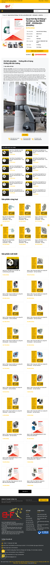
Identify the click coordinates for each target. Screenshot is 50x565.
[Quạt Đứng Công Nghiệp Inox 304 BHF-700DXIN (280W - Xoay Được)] (29, 152)
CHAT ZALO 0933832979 (37, 51)
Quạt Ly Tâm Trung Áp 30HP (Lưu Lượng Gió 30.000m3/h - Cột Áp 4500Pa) (13, 318)
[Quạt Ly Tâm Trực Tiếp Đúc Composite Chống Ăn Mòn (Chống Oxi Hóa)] (37, 473)
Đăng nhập (41, 0)
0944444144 (40, 54)
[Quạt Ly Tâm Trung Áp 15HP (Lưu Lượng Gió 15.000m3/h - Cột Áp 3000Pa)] (37, 333)
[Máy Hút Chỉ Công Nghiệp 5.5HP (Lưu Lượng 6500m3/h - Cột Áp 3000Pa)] (9, 232)
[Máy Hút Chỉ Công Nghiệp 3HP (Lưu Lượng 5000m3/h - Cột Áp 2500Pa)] (25, 209)
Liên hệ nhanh (29, 518)
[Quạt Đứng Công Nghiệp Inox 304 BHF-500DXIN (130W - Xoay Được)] (29, 160)
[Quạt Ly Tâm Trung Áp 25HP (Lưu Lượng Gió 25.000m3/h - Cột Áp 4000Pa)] (37, 310)
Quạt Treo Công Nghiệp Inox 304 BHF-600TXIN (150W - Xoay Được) (40, 167)
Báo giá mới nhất (29, 522)
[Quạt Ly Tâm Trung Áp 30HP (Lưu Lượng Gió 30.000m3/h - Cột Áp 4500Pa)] (13, 310)
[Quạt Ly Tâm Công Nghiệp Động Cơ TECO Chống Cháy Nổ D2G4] (37, 427)
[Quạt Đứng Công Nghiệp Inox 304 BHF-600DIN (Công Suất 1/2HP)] (5, 184)
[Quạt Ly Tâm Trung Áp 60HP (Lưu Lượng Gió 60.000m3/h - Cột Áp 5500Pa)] (37, 263)
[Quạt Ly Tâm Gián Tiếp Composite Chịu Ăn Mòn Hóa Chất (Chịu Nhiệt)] (13, 473)
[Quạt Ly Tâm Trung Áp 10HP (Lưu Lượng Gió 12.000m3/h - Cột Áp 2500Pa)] (13, 356)
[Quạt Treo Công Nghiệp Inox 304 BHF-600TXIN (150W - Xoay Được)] (29, 168)
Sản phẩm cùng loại (10, 199)
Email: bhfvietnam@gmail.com (10, 556)
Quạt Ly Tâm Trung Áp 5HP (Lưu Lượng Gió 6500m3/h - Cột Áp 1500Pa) (12, 388)
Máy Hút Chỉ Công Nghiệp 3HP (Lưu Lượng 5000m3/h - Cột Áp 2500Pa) (25, 218)
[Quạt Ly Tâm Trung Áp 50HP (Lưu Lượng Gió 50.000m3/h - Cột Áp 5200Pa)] (13, 286)
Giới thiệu (28, 516)
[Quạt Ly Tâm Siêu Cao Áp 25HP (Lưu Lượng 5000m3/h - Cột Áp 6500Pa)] (41, 232)
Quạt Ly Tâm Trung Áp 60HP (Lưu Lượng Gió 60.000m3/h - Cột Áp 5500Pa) (37, 271)
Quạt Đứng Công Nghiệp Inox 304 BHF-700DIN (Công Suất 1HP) (39, 175)
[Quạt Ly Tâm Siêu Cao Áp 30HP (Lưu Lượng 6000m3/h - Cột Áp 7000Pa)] (41, 209)
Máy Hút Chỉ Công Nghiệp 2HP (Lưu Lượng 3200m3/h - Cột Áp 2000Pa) (25, 241)
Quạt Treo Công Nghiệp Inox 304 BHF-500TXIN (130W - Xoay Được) (16, 175)
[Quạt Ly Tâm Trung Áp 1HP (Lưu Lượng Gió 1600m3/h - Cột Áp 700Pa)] (13, 403)
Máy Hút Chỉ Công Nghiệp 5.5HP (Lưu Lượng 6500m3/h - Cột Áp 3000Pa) (8, 241)
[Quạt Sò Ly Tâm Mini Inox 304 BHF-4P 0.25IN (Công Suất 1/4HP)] (5, 152)
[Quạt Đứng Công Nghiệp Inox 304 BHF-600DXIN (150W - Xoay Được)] (5, 160)
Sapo (35, 563)
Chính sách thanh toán (42, 516)
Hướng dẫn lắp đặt (30, 526)
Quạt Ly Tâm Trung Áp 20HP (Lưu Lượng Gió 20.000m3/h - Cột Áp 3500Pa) (13, 341)
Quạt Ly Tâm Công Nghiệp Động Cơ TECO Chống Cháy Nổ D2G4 (36, 435)
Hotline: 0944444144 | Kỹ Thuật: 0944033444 (14, 554)
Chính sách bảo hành (42, 514)
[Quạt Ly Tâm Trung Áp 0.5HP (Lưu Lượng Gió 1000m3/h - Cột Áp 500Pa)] (37, 403)
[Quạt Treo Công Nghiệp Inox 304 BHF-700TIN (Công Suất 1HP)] (5, 192)
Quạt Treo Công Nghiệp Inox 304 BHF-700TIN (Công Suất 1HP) (16, 190)
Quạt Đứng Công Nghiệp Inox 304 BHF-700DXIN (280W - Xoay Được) (40, 151)
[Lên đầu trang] (48, 395)
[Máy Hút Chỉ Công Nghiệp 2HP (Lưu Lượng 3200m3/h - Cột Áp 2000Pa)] (25, 232)
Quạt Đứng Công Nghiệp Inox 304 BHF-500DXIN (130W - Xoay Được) (40, 159)
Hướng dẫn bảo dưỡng (31, 529)
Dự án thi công (29, 520)
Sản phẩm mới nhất (9, 254)
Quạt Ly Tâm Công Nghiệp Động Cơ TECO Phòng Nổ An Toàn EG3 (12, 458)
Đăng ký (46, 0)
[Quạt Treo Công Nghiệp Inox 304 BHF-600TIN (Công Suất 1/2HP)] (29, 192)
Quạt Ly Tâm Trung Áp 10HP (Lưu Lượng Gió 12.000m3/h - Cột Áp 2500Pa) (12, 365)
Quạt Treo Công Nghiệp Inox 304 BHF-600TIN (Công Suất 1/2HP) (39, 191)
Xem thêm (25, 134)
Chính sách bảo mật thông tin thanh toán (43, 528)
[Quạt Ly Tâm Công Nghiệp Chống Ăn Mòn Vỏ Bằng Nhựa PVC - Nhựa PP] (37, 450)
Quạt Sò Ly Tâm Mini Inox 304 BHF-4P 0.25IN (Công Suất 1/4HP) (16, 151)
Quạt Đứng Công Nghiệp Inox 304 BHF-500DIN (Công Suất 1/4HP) (39, 183)
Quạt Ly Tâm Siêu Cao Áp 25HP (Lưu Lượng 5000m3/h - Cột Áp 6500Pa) (41, 241)
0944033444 (38, 139)
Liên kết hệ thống (30, 524)
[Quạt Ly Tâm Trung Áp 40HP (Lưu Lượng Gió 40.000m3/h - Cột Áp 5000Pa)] (37, 286)
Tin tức (27, 514)
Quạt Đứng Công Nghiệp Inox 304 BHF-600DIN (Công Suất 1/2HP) (16, 183)
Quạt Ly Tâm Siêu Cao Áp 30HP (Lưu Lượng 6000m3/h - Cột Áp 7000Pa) (41, 218)
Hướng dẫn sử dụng (30, 528)
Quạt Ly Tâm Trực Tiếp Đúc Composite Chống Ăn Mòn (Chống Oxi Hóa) (35, 481)
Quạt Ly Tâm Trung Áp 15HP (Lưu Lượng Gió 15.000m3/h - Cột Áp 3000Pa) (37, 341)
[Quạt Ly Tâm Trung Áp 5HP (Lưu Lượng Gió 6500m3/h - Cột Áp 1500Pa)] (13, 380)
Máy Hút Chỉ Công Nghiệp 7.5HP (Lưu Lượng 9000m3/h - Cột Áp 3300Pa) (8, 218)
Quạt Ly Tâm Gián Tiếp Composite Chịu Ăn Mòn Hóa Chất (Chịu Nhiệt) (12, 481)
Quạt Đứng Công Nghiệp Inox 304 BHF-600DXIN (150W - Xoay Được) (16, 159)
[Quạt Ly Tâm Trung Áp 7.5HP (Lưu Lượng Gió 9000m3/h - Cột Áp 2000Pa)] (37, 356)
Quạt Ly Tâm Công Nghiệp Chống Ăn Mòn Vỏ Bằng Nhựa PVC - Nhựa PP (36, 458)
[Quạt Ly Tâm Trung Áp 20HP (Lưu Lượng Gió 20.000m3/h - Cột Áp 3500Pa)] (13, 333)
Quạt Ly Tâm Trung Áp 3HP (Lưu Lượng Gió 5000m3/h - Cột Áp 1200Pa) (36, 388)
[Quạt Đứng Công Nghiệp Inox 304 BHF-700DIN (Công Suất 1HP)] (29, 176)
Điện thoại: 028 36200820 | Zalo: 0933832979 (14, 552)
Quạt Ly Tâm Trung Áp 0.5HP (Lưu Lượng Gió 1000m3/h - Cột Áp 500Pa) (37, 411)
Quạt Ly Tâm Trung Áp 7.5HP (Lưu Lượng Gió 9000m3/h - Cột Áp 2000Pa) (37, 365)
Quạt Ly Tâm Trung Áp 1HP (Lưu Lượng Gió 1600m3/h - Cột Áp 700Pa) (12, 411)
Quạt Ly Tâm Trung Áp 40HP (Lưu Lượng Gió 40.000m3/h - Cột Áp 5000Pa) (37, 294)
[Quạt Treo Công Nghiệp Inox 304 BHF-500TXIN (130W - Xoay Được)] (5, 176)
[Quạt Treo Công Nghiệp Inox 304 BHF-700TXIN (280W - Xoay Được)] (5, 168)
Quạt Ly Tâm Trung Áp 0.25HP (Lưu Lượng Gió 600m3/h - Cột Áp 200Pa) (12, 435)
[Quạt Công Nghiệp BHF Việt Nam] (9, 6)
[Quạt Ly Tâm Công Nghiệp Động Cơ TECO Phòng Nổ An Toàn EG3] (13, 450)
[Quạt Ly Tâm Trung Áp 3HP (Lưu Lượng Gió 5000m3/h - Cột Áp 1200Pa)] (37, 380)
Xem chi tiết (9, 222)
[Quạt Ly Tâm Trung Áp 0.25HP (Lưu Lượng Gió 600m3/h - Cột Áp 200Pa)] (13, 427)
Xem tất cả (25, 491)
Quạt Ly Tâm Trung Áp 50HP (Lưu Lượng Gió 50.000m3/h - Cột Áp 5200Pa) (13, 294)
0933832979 (13, 139)
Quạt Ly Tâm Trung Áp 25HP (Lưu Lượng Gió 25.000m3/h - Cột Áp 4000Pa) (37, 318)
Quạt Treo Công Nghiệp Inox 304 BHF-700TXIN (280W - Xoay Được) (16, 167)
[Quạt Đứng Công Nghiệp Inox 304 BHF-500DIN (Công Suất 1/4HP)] (29, 184)
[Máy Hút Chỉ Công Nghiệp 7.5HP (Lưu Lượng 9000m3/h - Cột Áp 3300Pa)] (9, 209)
